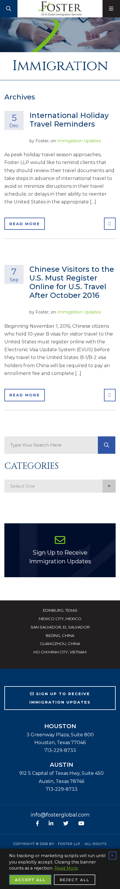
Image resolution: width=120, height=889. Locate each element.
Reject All (74, 879)
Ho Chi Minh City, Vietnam (60, 652)
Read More (24, 223)
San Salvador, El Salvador (60, 627)
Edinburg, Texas (60, 610)
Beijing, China (60, 635)
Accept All (30, 879)
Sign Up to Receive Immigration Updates (60, 557)
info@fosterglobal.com (60, 815)
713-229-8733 (60, 750)
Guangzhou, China (60, 643)
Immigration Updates (79, 140)
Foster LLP (69, 844)
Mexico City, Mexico (60, 618)
